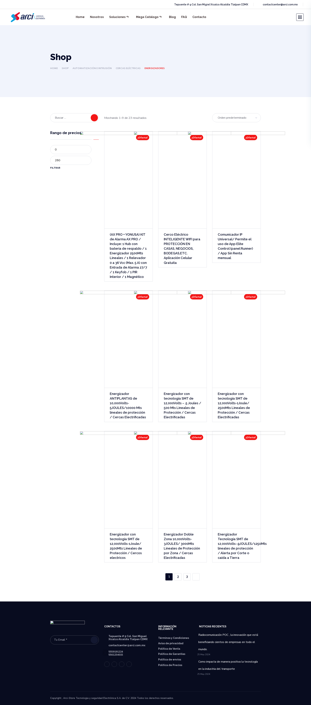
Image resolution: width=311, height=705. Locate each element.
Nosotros (97, 17)
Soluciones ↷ (119, 17)
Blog (172, 17)
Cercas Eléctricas (128, 68)
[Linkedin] (23, 4)
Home (80, 17)
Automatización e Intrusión (92, 68)
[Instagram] (29, 4)
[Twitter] (10, 4)
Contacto (199, 17)
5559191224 (116, 651)
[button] (280, 17)
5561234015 (116, 654)
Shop (65, 68)
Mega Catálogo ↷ (149, 17)
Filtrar (55, 168)
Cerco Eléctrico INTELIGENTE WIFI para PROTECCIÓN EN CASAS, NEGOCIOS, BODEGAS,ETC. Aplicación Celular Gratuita (182, 249)
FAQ (184, 17)
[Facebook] (16, 4)
